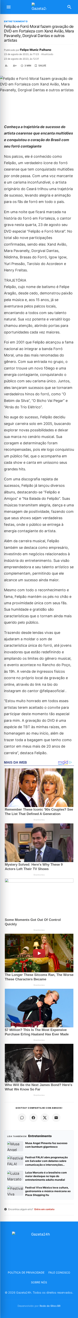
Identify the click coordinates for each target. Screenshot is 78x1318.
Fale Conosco (59, 1272)
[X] (45, 1117)
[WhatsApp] (22, 1117)
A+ (15, 65)
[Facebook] (33, 1117)
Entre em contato (44, 1209)
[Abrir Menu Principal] (8, 7)
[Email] (56, 1117)
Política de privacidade (26, 1272)
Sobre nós (39, 1282)
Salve (42, 65)
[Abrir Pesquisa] (69, 7)
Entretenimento (16, 21)
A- (6, 65)
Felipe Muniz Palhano (35, 50)
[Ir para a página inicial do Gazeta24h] (39, 7)
